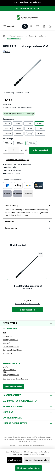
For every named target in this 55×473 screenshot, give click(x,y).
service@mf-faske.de (11, 375)
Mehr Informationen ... (38, 454)
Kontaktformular (22, 379)
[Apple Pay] (18, 185)
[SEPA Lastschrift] (28, 185)
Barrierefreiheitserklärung (12, 350)
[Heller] (27, 51)
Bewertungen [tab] (11, 228)
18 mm (18, 128)
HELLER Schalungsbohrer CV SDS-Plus (27, 287)
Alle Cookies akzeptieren (28, 468)
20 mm (29, 128)
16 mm (8, 128)
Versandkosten (40, 437)
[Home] (4, 36)
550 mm (20, 143)
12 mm (28, 123)
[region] (27, 72)
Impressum (7, 353)
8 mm (7, 123)
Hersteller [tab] (9, 221)
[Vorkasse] (7, 193)
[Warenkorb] (50, 26)
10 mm (17, 123)
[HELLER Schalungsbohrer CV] (27, 72)
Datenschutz (7, 336)
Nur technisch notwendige (37, 460)
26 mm (18, 134)
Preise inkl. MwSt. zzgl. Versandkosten (17, 108)
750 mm (33, 143)
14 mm (39, 123)
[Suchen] (31, 26)
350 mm (8, 143)
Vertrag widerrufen (13, 386)
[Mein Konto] (44, 26)
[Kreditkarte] (38, 185)
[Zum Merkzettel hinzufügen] (40, 254)
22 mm (40, 128)
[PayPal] (7, 185)
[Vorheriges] (8, 279)
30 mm (40, 134)
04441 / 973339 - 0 (9, 370)
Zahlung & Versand (10, 340)
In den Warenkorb (40, 150)
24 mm (8, 134)
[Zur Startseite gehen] (27, 17)
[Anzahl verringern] (5, 150)
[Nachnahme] (17, 193)
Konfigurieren (14, 460)
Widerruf (6, 343)
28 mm (30, 134)
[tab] (27, 210)
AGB (4, 333)
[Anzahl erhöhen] (21, 150)
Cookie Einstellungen (11, 347)
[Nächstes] (47, 279)
